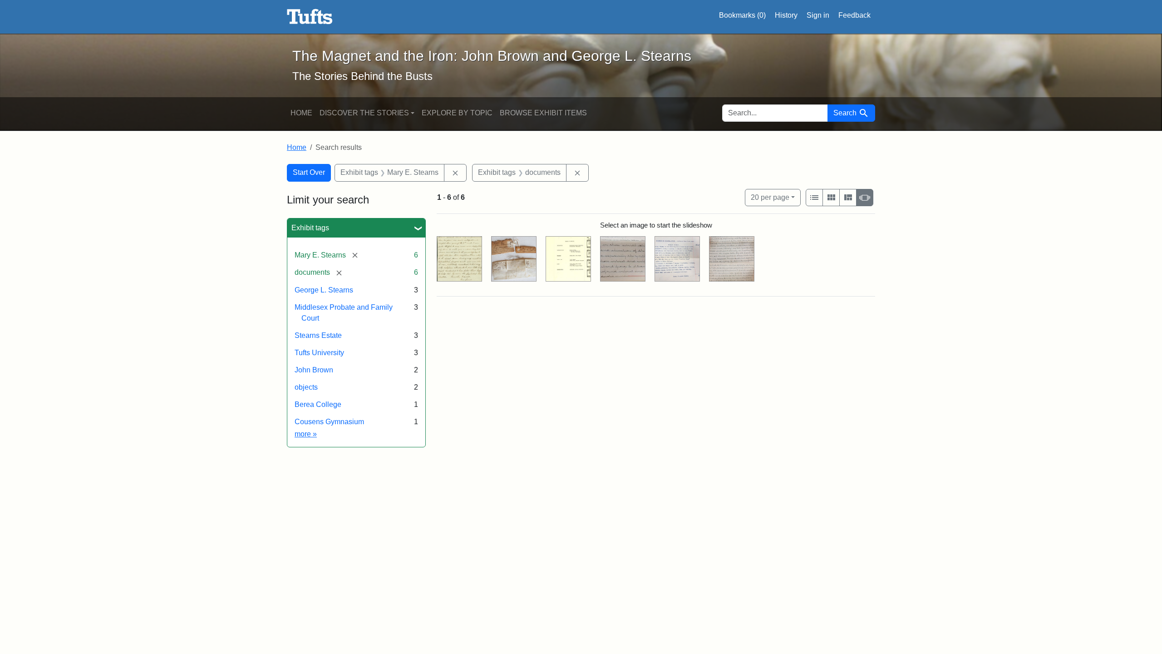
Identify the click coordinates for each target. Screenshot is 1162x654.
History (786, 15)
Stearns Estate (318, 335)
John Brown (314, 370)
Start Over (309, 172)
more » (306, 434)
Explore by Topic (457, 113)
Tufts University (319, 353)
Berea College (318, 404)
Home (301, 113)
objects (306, 387)
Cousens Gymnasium (329, 422)
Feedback (854, 15)
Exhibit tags (310, 228)
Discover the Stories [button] (364, 113)
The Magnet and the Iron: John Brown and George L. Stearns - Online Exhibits (310, 16)
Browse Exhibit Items (543, 113)
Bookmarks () (742, 15)
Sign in (818, 15)
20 (770, 197)
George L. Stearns (324, 290)
